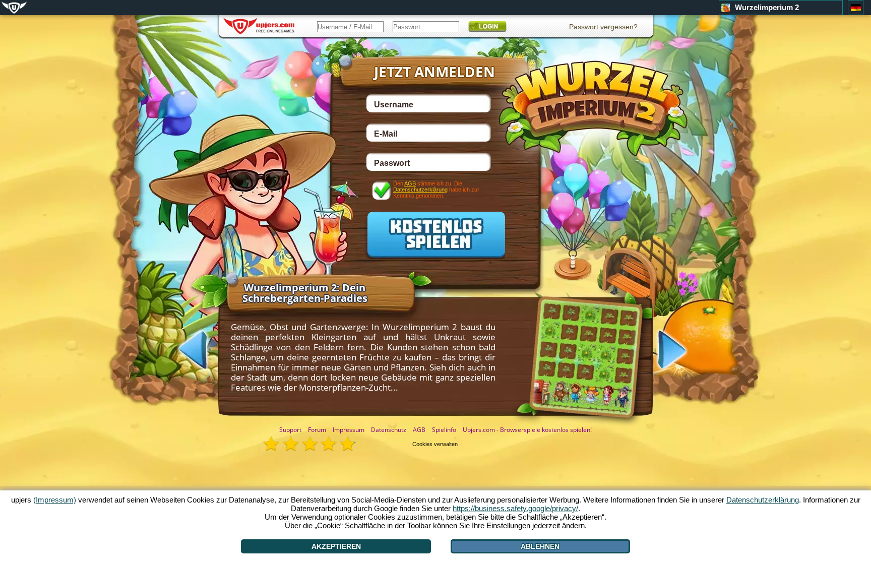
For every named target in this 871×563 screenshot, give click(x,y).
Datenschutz (388, 429)
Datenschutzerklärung (420, 189)
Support (290, 429)
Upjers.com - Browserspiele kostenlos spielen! (527, 429)
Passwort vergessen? (603, 27)
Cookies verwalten (435, 444)
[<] (183, 349)
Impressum (348, 429)
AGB (410, 183)
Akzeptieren (336, 546)
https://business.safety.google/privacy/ (515, 508)
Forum (317, 429)
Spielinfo (444, 429)
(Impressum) (54, 499)
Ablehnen (540, 546)
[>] (682, 351)
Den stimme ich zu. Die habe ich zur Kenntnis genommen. (436, 189)
